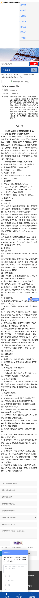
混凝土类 (5, 77)
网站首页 (23, 5)
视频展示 (23, 27)
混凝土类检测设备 (28, 74)
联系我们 (23, 38)
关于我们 (23, 10)
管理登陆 (29, 586)
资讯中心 (23, 32)
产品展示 (23, 16)
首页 (10, 74)
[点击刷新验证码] (18, 543)
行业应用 (23, 21)
